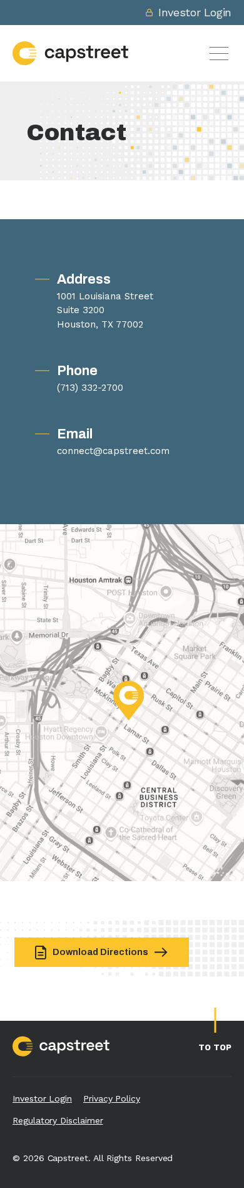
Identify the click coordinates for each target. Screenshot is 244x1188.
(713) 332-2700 (90, 387)
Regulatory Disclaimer (58, 1120)
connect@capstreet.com (113, 451)
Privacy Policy (111, 1098)
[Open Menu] (218, 53)
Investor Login (194, 12)
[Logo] (70, 53)
